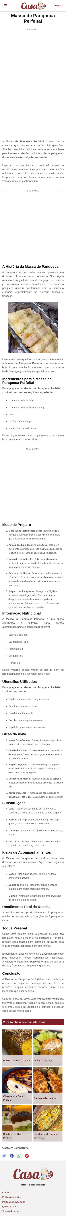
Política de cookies (11, 1197)
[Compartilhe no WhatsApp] (21, 1157)
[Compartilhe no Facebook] (13, 1157)
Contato (6, 1192)
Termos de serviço (11, 1211)
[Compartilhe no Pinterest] (28, 1157)
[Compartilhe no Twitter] (6, 1157)
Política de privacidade (13, 1202)
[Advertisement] (33, 67)
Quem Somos (9, 1206)
